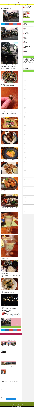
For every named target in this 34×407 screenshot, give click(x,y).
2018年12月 (25, 94)
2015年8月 (25, 144)
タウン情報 (25, 23)
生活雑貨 (25, 38)
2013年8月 (25, 175)
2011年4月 (25, 202)
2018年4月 (25, 103)
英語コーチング (23, 404)
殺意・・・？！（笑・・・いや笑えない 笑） (28, 62)
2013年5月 (25, 179)
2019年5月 (25, 89)
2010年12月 (25, 207)
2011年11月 (25, 193)
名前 (2, 389)
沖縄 (24, 29)
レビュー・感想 (25, 32)
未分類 (20, 404)
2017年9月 (25, 112)
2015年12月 (25, 139)
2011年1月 (25, 206)
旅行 (15, 4)
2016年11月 (25, 125)
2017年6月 (25, 116)
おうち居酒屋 (18, 4)
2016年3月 (25, 135)
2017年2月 (25, 121)
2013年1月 (25, 184)
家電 (24, 37)
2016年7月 (25, 130)
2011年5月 (25, 201)
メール (2, 391)
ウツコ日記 (17, 2)
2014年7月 (25, 161)
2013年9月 (25, 174)
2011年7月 (25, 198)
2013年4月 (25, 180)
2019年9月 (25, 85)
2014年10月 (25, 157)
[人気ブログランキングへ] (24, 7)
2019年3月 (25, 90)
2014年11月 (25, 156)
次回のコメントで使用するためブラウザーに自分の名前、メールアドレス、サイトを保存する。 (10, 397)
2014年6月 (25, 162)
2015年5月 (25, 148)
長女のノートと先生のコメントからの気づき (27, 58)
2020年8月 (25, 81)
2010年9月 (25, 211)
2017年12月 (25, 108)
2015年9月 (25, 143)
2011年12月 (25, 192)
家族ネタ (25, 51)
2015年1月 (25, 153)
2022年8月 (25, 72)
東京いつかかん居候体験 (25, 68)
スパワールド (2, 345)
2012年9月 (25, 188)
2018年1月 (25, 107)
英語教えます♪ (27, 4)
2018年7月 (25, 99)
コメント (2, 382)
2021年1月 (25, 77)
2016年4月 (25, 134)
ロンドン (25, 24)
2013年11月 (25, 171)
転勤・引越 (25, 52)
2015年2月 (25, 152)
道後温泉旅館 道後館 (13, 345)
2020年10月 (25, 80)
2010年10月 (25, 210)
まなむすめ (25, 47)
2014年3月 (25, 166)
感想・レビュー (23, 4)
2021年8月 (25, 76)
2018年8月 (25, 98)
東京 (24, 28)
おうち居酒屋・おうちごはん (27, 46)
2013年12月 (25, 170)
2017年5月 (25, 117)
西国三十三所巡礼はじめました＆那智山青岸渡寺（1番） (13, 366)
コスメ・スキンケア (26, 33)
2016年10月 (25, 126)
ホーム (5, 4)
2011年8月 (25, 197)
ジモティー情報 (11, 4)
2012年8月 (25, 189)
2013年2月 (25, 183)
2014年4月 (25, 165)
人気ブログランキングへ (28, 7)
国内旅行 (25, 42)
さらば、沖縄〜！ (8, 345)
